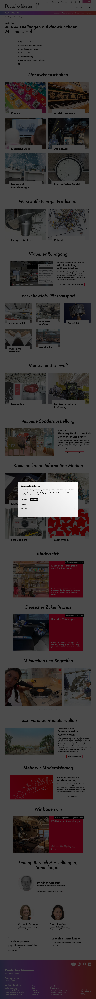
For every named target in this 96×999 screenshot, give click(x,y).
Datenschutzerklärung (35, 495)
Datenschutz (24, 513)
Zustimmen (34, 499)
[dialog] (48, 499)
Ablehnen (24, 499)
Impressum (31, 513)
